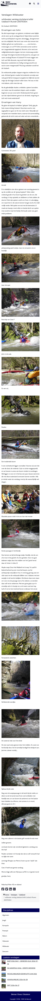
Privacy (20, 994)
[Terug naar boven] (37, 997)
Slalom (4, 936)
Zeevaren (5, 951)
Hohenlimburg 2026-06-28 (17, 980)
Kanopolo (5, 925)
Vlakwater (5, 941)
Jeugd (4, 920)
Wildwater (5, 946)
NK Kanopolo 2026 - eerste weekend (21, 968)
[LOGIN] (30, 3)
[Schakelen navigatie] (38, 3)
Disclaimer (26, 994)
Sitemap (13, 994)
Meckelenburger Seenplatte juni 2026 (22, 974)
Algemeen (5, 915)
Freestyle (5, 931)
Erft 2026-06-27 (13, 985)
